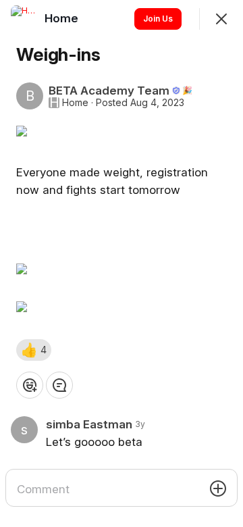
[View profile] (24, 18)
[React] (30, 385)
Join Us (158, 19)
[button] (33, 350)
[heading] (63, 18)
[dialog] (121, 263)
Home (75, 102)
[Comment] (59, 385)
